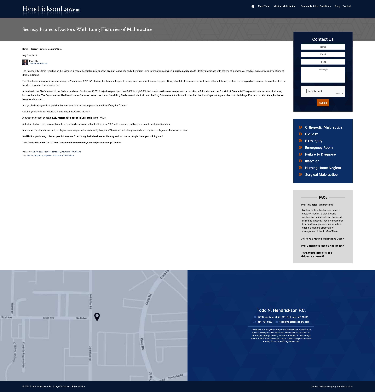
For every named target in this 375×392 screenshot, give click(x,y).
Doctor (30, 155)
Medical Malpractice (284, 6)
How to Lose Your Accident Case (46, 152)
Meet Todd (264, 6)
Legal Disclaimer (62, 386)
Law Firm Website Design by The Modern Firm (332, 386)
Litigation (48, 155)
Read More (332, 231)
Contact (347, 6)
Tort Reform (76, 152)
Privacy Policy (78, 386)
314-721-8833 (265, 321)
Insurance (65, 152)
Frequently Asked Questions (316, 6)
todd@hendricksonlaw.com (294, 321)
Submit (323, 102)
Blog (337, 6)
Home (253, 6)
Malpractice (58, 155)
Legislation (38, 155)
